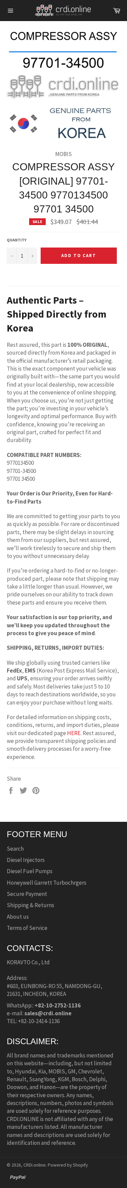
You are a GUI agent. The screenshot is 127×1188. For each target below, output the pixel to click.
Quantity (16, 239)
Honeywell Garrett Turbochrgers (46, 882)
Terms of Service (27, 928)
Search (15, 848)
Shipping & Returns (30, 905)
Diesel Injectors (26, 860)
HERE (74, 733)
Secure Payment (27, 894)
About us (18, 916)
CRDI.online (34, 1165)
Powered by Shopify (68, 1165)
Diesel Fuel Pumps (29, 871)
